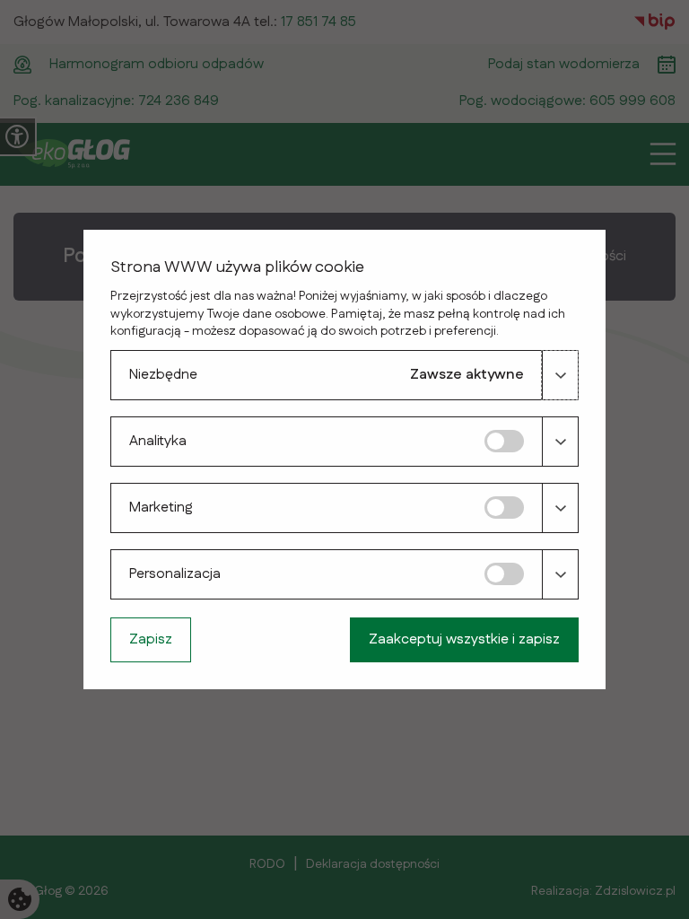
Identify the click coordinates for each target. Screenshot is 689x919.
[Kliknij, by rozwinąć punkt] (560, 375)
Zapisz (150, 639)
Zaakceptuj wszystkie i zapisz (464, 639)
